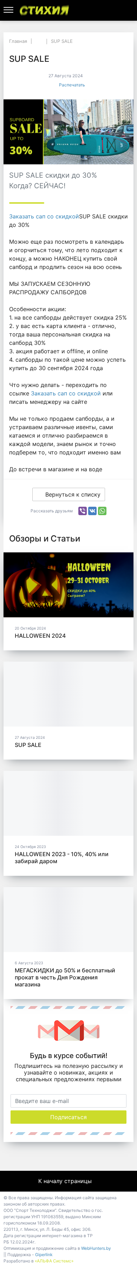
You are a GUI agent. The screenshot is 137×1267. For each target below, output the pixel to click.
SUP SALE (28, 744)
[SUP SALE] (68, 694)
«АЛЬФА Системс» (54, 1260)
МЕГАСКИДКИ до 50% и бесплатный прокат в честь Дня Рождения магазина (65, 977)
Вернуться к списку (72, 494)
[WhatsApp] (102, 511)
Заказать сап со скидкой (44, 216)
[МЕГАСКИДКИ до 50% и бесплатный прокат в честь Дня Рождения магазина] (68, 919)
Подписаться (68, 1117)
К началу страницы (65, 1180)
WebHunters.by (96, 1248)
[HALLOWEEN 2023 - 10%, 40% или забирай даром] (68, 803)
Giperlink (44, 1254)
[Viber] (82, 511)
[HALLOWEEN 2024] (68, 584)
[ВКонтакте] (92, 511)
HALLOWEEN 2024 (40, 635)
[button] (119, 10)
